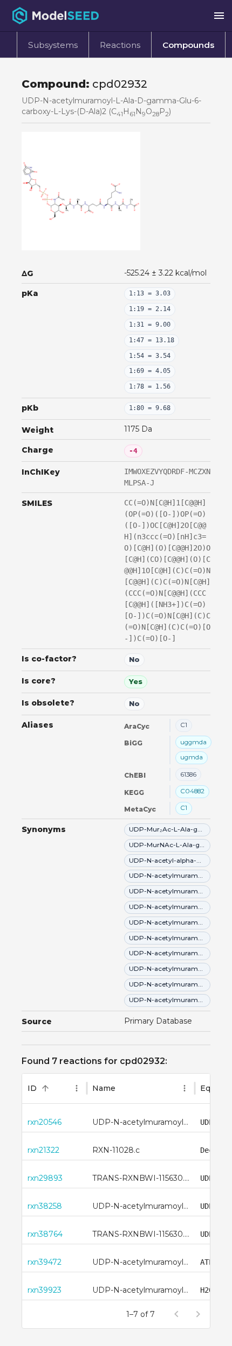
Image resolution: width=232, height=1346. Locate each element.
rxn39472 (45, 1262)
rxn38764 (45, 1234)
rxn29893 (45, 1178)
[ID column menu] (76, 1088)
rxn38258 (45, 1206)
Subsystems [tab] (53, 45)
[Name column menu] (184, 1088)
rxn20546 (45, 1122)
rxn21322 (43, 1150)
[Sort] (45, 1088)
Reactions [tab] (120, 45)
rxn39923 (45, 1290)
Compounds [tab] (188, 45)
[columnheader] (54, 1089)
